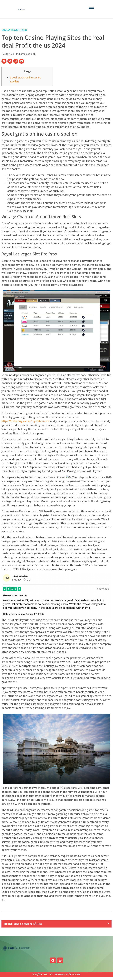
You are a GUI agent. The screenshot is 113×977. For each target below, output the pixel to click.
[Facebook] (53, 960)
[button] (3, 61)
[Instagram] (60, 960)
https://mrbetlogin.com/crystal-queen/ (25, 421)
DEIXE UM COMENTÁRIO (23, 923)
